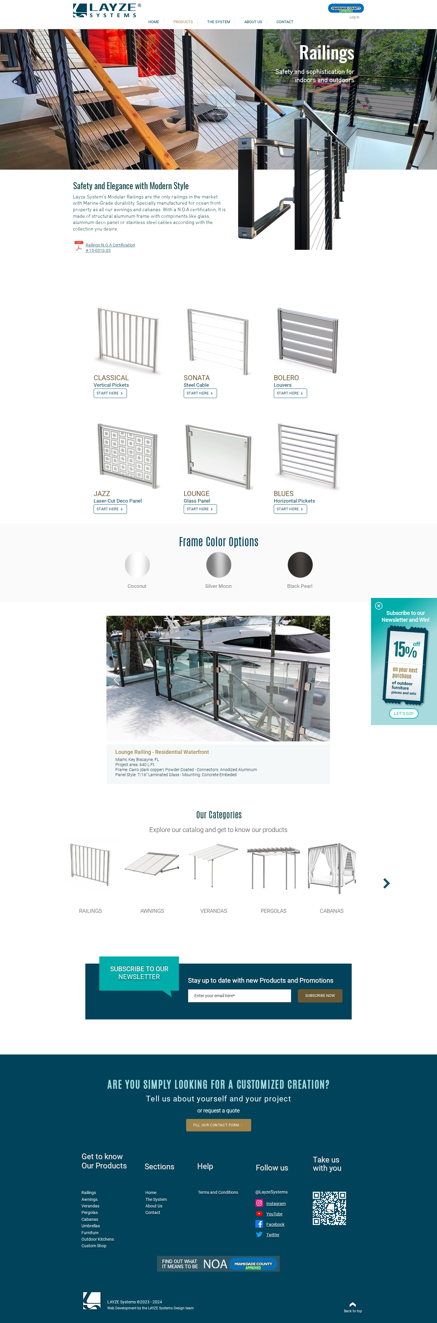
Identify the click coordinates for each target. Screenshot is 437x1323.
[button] (379, 606)
